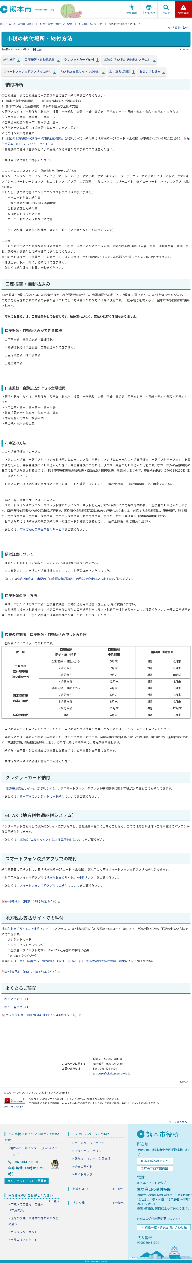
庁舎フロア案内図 (156, 1168)
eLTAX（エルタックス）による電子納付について (52, 840)
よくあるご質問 (119, 71)
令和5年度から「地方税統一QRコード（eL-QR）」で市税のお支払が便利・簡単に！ (75, 961)
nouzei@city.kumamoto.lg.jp (112, 1073)
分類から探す (25, 24)
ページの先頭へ (178, 1122)
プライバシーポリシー (89, 1151)
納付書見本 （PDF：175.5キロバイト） (31, 901)
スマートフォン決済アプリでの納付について (50, 885)
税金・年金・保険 (50, 24)
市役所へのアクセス (157, 1161)
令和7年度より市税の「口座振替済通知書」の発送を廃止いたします (63, 579)
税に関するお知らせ (90, 24)
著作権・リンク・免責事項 (92, 1159)
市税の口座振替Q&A (15, 1007)
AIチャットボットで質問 (27, 1181)
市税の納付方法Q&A (15, 999)
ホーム (7, 24)
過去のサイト (83, 1166)
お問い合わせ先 (150, 71)
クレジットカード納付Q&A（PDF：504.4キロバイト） (41, 1015)
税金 (69, 24)
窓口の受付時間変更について (159, 1219)
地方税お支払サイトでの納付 (80, 71)
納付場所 (9, 59)
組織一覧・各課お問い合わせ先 (166, 1227)
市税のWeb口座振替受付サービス (42, 529)
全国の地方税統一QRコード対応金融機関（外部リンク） (45, 138)
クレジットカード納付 (79, 59)
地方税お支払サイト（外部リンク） (30, 788)
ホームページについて (89, 1143)
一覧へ (55, 1201)
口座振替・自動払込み (40, 59)
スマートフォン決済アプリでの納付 (27, 71)
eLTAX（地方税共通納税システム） (127, 59)
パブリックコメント (24, 1232)
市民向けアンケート (23, 1240)
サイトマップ (83, 1174)
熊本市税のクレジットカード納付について (48, 796)
